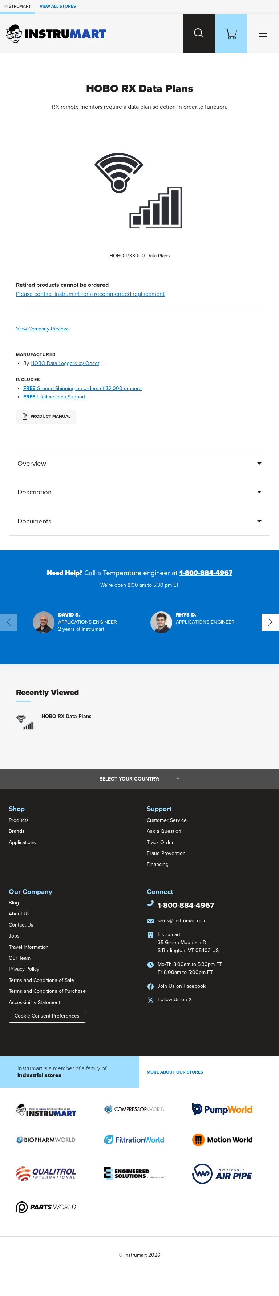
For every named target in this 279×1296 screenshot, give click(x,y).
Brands (17, 831)
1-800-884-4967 (205, 573)
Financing (158, 864)
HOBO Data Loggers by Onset (65, 363)
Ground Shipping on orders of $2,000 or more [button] (82, 388)
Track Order (160, 842)
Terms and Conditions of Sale (41, 980)
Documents (34, 521)
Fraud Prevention (166, 853)
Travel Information (29, 947)
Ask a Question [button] (164, 831)
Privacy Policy (24, 969)
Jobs (14, 936)
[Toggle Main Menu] (263, 33)
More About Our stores (175, 1072)
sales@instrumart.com (182, 921)
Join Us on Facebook (182, 986)
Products (19, 820)
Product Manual (49, 416)
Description (34, 492)
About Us (19, 914)
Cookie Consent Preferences (47, 1016)
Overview (31, 464)
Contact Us (21, 925)
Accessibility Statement (34, 1002)
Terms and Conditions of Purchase (47, 991)
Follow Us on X (175, 999)
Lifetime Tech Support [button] (54, 397)
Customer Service (167, 820)
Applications (22, 842)
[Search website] (199, 33)
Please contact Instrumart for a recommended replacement (90, 294)
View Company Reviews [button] (58, 329)
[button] (75, 622)
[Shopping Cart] (231, 33)
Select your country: (139, 778)
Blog (14, 903)
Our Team (20, 958)
